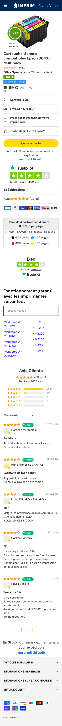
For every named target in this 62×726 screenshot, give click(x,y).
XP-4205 (38, 351)
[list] (31, 31)
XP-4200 (39, 345)
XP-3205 (38, 339)
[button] (56, 5)
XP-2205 (38, 328)
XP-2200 (38, 322)
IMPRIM (14, 717)
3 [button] (32, 630)
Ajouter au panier (31, 143)
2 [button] (26, 630)
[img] (12, 425)
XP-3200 (38, 333)
